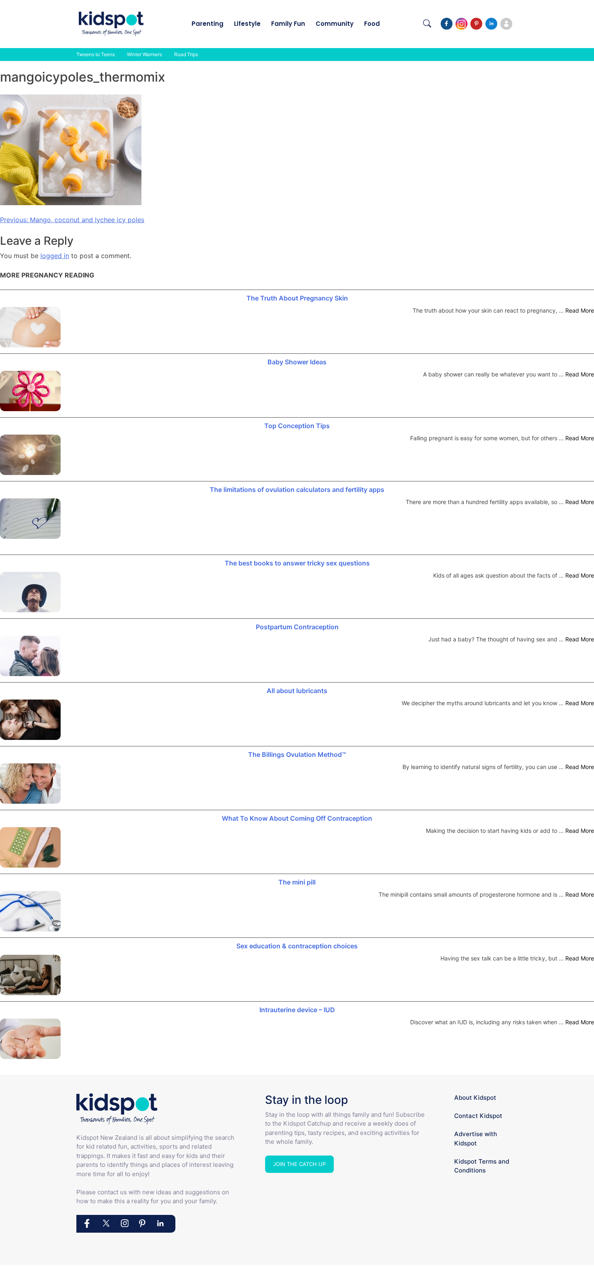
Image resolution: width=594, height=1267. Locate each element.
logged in (54, 256)
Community (335, 23)
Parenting (207, 23)
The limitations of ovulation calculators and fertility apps (297, 489)
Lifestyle (247, 23)
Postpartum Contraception (297, 627)
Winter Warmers (144, 54)
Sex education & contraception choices (297, 946)
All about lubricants (297, 691)
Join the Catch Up (299, 1164)
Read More (579, 310)
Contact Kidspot (478, 1116)
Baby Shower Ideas (297, 362)
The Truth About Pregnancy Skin (297, 298)
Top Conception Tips (297, 426)
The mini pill (297, 882)
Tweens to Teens (95, 54)
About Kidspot (475, 1097)
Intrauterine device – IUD (297, 1010)
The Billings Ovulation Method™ (297, 754)
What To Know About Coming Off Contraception (297, 818)
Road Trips (186, 54)
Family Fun (288, 23)
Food (372, 23)
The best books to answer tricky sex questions (297, 563)
